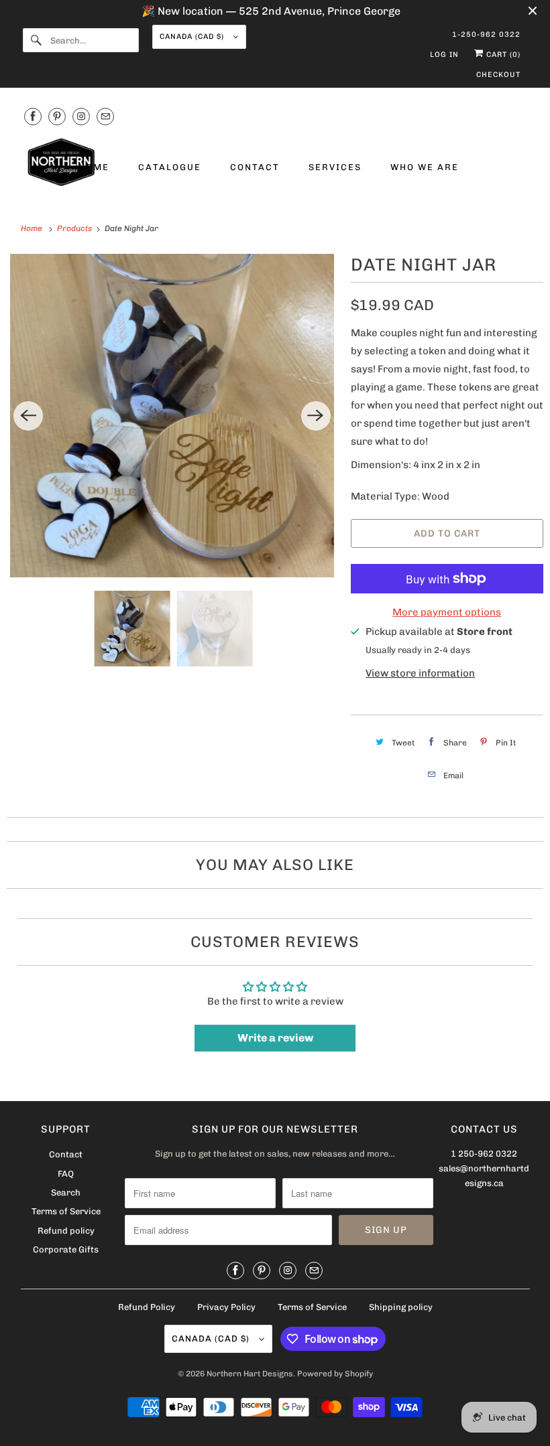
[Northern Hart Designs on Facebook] (33, 116)
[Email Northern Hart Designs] (105, 116)
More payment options (446, 612)
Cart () (502, 54)
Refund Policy (146, 1307)
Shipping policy (401, 1307)
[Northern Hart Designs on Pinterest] (57, 116)
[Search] (36, 40)
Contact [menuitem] (255, 167)
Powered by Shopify (335, 1373)
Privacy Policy (226, 1307)
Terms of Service (66, 1211)
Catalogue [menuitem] (169, 167)
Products (75, 228)
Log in (444, 54)
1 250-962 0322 (484, 1154)
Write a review (275, 1037)
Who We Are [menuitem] (424, 167)
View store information (420, 673)
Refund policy (66, 1231)
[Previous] (28, 416)
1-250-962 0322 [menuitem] (486, 34)
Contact (65, 1154)
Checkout (498, 74)
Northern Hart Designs (250, 1373)
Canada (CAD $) (193, 36)
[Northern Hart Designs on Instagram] (81, 116)
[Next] (316, 416)
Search (65, 1192)
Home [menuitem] (93, 167)
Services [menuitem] (335, 167)
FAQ (66, 1174)
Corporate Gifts (66, 1249)
